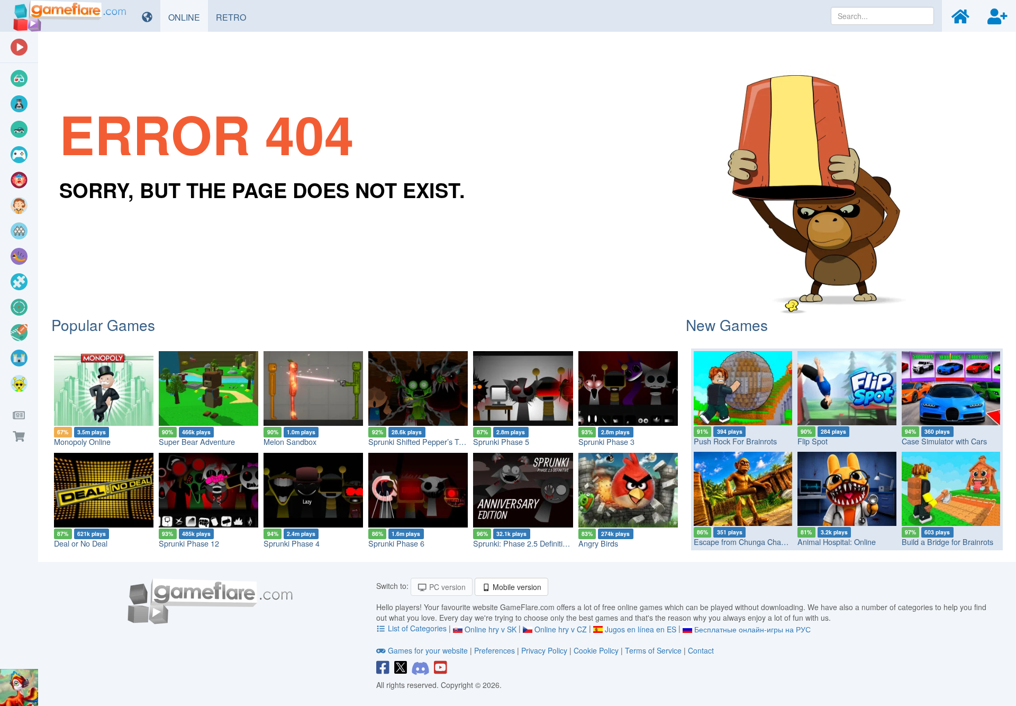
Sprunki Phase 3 (606, 441)
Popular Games (103, 324)
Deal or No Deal (80, 543)
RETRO (235, 17)
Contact (701, 650)
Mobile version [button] (516, 587)
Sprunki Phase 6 (396, 543)
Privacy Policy (544, 650)
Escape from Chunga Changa (744, 541)
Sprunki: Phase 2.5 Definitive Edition (534, 543)
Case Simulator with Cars (944, 440)
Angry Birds (598, 543)
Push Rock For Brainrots (735, 440)
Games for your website (428, 650)
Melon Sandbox (290, 441)
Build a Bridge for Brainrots (947, 541)
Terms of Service (653, 650)
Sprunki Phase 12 (189, 543)
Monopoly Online (82, 441)
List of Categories (417, 628)
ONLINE (188, 17)
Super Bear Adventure (197, 441)
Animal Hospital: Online (836, 541)
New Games (727, 324)
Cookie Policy (596, 650)
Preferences (495, 650)
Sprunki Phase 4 (292, 543)
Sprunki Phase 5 (501, 441)
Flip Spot (812, 440)
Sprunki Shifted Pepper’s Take (419, 441)
